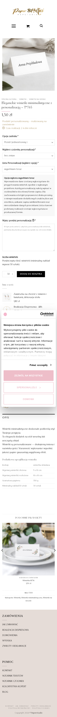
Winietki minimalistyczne (31, 598)
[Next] (54, 556)
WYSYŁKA (7, 641)
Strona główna (9, 99)
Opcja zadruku (10, 136)
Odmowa (28, 399)
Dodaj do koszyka (31, 274)
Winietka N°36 (28, 581)
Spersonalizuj (27, 387)
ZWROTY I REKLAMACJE (14, 646)
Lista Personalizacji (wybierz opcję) (20, 163)
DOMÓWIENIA (9, 635)
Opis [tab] (5, 417)
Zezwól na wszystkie (28, 375)
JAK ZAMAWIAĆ (10, 624)
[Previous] (2, 556)
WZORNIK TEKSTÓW (12, 676)
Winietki (22, 99)
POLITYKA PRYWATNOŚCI (19, 708)
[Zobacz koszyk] (28, 26)
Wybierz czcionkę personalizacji (19, 150)
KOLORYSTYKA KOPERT (14, 686)
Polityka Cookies (40, 708)
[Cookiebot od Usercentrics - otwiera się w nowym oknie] (41, 314)
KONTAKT (7, 670)
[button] (13, 26)
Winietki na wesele (37, 99)
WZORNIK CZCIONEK (13, 681)
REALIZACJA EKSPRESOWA (15, 630)
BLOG (5, 692)
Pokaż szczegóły (39, 365)
